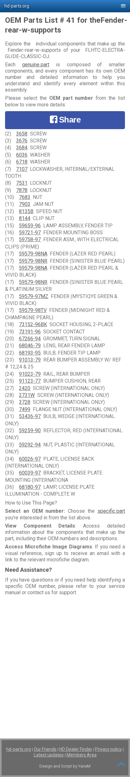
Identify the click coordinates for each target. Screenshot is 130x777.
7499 (24, 409)
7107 (21, 169)
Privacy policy (108, 749)
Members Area (82, 754)
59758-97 (30, 239)
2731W (27, 395)
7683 (24, 197)
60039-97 (30, 473)
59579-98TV (33, 310)
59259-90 (30, 430)
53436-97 (30, 416)
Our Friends (45, 749)
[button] (65, 6)
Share (70, 119)
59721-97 (30, 233)
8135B (26, 211)
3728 (24, 402)
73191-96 (30, 332)
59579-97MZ (33, 296)
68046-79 (30, 346)
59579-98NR (33, 261)
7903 (24, 204)
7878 (21, 190)
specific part (111, 511)
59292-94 (30, 445)
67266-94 (30, 339)
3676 (21, 141)
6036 (21, 155)
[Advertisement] (65, 663)
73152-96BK (33, 324)
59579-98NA (33, 254)
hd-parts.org (18, 749)
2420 (24, 388)
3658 (21, 134)
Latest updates (49, 754)
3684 (21, 148)
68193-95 (30, 353)
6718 (21, 162)
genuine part (35, 65)
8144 (24, 218)
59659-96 (30, 226)
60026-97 (30, 459)
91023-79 (30, 374)
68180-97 (30, 487)
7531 (21, 183)
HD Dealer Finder (75, 749)
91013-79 (30, 360)
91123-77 (30, 381)
